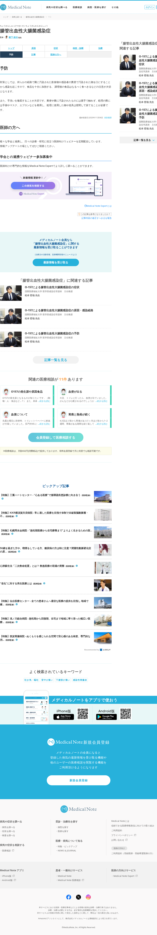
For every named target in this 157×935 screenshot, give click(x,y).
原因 (33, 48)
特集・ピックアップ (67, 846)
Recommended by (92, 650)
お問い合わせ (117, 839)
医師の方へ (55, 54)
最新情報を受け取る (55, 262)
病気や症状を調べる (57, 7)
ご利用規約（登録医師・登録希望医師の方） (132, 853)
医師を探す (63, 831)
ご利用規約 (116, 830)
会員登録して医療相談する (55, 437)
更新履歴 (108, 117)
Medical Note (64, 875)
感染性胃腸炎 (80, 679)
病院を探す (63, 827)
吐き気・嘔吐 (32, 679)
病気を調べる (17, 17)
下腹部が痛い (63, 679)
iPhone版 (6, 875)
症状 (56, 48)
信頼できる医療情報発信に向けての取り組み (132, 825)
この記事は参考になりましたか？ (95, 214)
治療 (100, 48)
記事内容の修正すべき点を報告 (97, 218)
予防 (11, 54)
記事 (33, 54)
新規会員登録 (79, 780)
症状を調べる (8, 831)
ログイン (150, 7)
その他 (115, 7)
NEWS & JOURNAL (67, 850)
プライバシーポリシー (122, 835)
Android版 (7, 880)
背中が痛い (47, 679)
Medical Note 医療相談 (69, 880)
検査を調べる (8, 835)
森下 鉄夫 (13, 37)
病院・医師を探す (96, 7)
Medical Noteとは (120, 820)
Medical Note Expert (123, 875)
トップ (5, 17)
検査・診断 (78, 48)
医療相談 (77, 7)
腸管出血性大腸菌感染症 (35, 17)
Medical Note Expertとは (99, 205)
